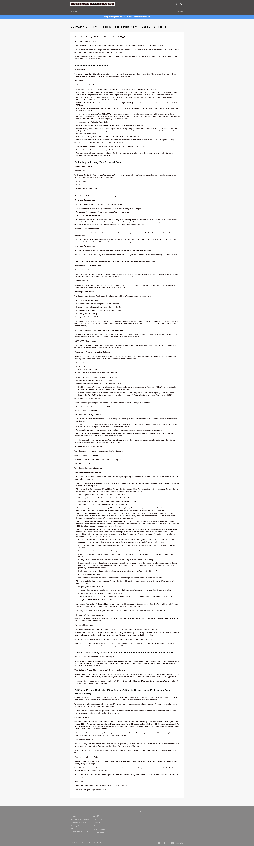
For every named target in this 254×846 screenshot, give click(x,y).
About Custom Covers (78, 822)
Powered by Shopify (95, 843)
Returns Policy (98, 826)
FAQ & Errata (98, 822)
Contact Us (97, 819)
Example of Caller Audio (79, 831)
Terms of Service (99, 829)
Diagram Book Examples (79, 819)
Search (73, 816)
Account (181, 11)
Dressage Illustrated (82, 843)
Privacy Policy (98, 832)
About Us (96, 816)
